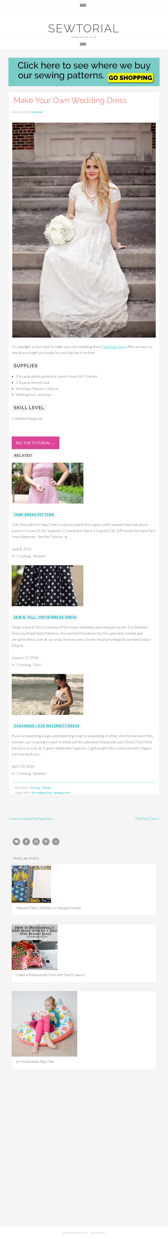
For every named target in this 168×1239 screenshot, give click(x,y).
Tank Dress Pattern (34, 515)
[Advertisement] (84, 1123)
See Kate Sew (114, 346)
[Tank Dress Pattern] (47, 506)
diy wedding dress (42, 793)
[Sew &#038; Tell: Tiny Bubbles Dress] (47, 609)
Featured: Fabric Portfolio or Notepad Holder (48, 908)
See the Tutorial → (35, 443)
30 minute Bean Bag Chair (35, 1062)
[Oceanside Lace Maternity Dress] (47, 717)
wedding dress (62, 793)
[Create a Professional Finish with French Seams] (35, 968)
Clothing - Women (40, 788)
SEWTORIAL (84, 28)
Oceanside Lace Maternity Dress (46, 726)
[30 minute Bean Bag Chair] (44, 1055)
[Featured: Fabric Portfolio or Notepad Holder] (31, 901)
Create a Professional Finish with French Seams (50, 975)
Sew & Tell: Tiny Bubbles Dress (45, 617)
